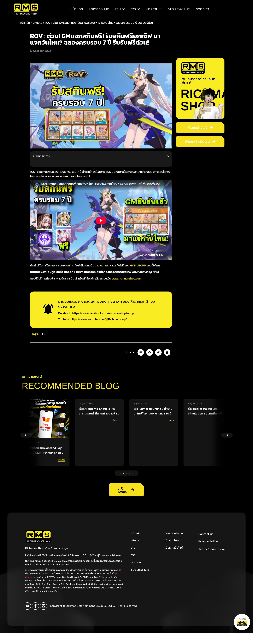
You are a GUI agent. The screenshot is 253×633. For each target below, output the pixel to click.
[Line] (43, 606)
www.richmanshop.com (126, 278)
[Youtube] (27, 606)
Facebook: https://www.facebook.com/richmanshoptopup (96, 313)
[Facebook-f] (35, 606)
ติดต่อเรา (202, 9)
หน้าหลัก (76, 9)
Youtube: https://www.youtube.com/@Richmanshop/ (92, 319)
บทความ (152, 9)
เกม (118, 9)
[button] (167, 156)
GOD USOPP (138, 265)
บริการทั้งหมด (99, 9)
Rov (43, 334)
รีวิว (133, 9)
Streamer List (179, 9)
